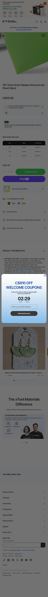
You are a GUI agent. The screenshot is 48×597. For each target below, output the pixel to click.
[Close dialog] (45, 275)
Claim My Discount (24, 313)
